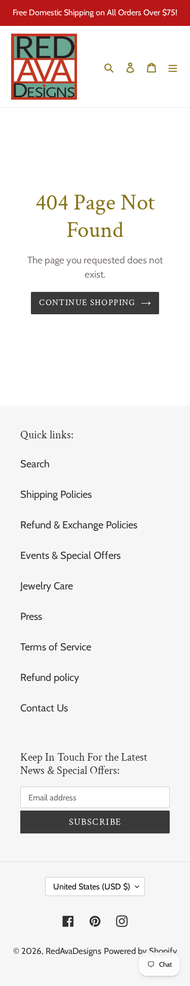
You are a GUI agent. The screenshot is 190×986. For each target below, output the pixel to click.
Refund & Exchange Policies (78, 525)
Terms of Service (55, 647)
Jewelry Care (46, 586)
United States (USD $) (91, 886)
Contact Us (44, 708)
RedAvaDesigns (73, 951)
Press (31, 616)
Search (35, 464)
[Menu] (172, 66)
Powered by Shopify (140, 951)
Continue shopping (87, 302)
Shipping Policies (56, 494)
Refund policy (49, 677)
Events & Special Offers (70, 555)
